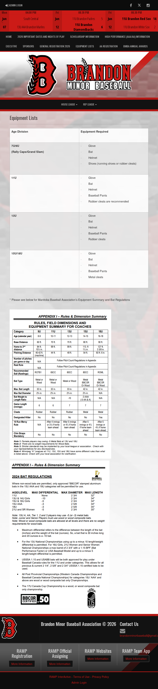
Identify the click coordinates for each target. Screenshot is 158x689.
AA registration (109, 46)
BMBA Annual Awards (135, 46)
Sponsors (28, 46)
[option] (26, 21)
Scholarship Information (84, 36)
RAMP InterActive (60, 677)
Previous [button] (2, 21)
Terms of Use (81, 677)
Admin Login (79, 682)
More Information (21, 664)
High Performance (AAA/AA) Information (127, 36)
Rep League (89, 104)
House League (68, 104)
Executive (11, 46)
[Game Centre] (26, 24)
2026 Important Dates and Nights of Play (41, 36)
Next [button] (156, 20)
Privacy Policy (100, 677)
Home (9, 36)
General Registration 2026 (55, 46)
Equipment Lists (85, 46)
